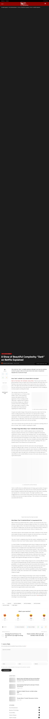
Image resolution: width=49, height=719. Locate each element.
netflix (9, 603)
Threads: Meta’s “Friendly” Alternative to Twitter (27, 698)
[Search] (46, 4)
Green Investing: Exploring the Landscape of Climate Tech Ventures (28, 685)
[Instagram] (46, 1)
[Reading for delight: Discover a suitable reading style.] (12, 692)
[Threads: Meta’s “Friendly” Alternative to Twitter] (12, 699)
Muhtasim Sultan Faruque (8, 363)
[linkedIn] (42, 627)
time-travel (14, 605)
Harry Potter (31, 380)
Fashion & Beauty (12, 715)
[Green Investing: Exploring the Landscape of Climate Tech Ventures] (12, 686)
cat (38, 595)
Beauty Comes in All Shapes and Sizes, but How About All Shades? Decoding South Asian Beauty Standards (28, 679)
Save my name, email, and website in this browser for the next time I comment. (16, 667)
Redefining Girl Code (5, 393)
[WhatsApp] (2, 377)
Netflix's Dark (6, 605)
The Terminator (24, 380)
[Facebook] (43, 1)
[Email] (6, 377)
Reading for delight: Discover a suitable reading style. (27, 691)
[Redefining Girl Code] (4, 387)
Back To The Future (15, 380)
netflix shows (37, 603)
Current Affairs (12, 712)
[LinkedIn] (47, 1)
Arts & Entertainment (6, 353)
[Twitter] (45, 1)
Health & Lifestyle (12, 717)
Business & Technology (14, 710)
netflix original (27, 603)
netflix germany (17, 603)
